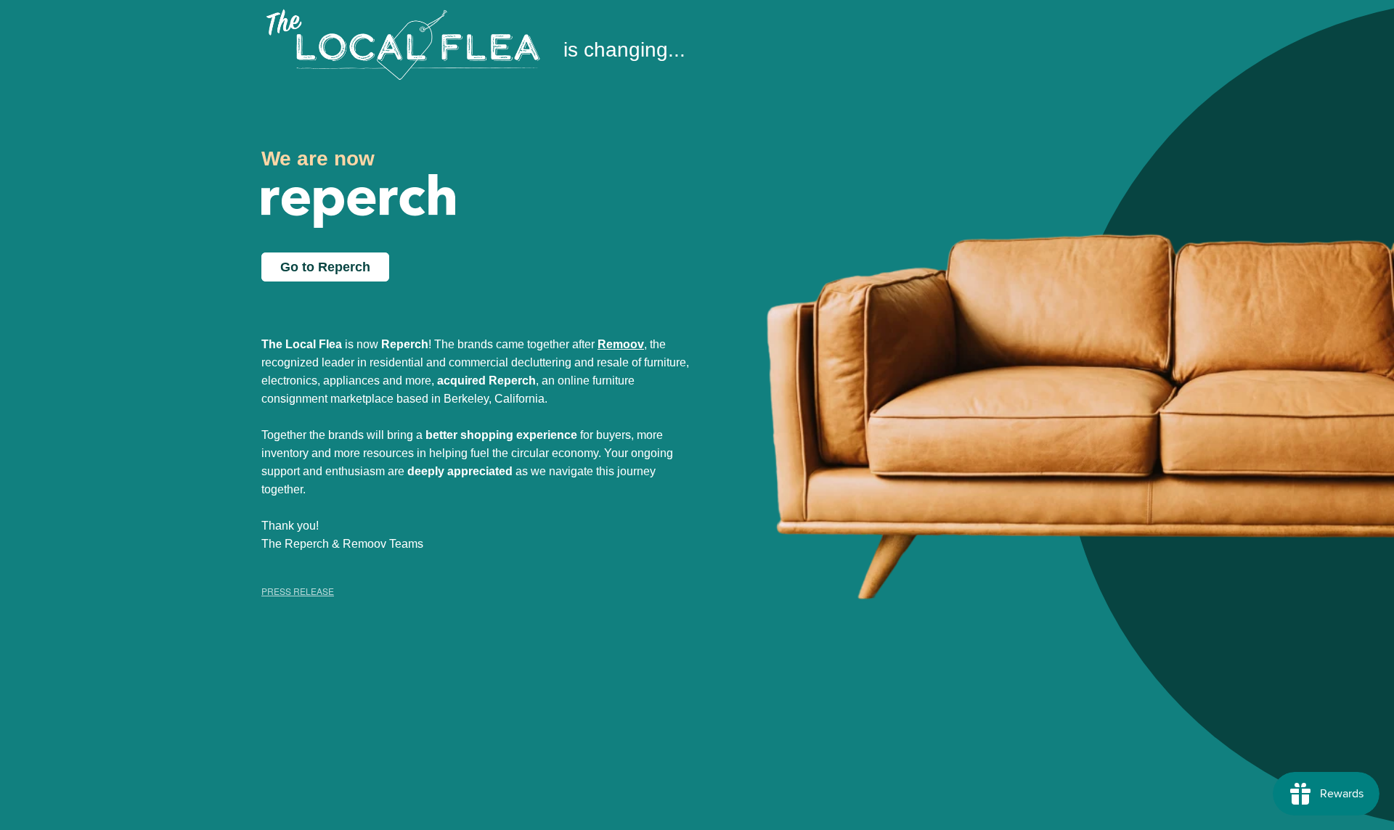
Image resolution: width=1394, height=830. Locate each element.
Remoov (621, 344)
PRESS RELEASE (297, 591)
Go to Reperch (325, 267)
